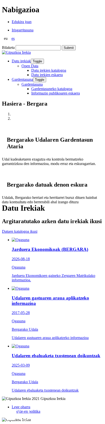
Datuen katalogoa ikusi (19, 231)
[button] (11, 414)
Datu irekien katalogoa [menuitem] (48, 70)
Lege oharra (21, 407)
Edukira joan (22, 22)
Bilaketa (8, 47)
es (13, 38)
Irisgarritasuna (22, 30)
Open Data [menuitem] (29, 66)
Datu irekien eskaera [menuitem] (47, 75)
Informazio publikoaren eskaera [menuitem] (55, 93)
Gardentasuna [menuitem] (32, 84)
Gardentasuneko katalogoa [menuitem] (51, 89)
